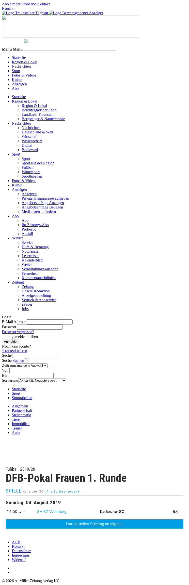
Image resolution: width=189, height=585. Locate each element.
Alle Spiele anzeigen (62, 491)
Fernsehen (30, 273)
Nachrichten (21, 66)
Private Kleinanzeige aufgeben (45, 198)
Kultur (17, 80)
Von (5, 370)
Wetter (27, 264)
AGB (16, 542)
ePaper (15, 4)
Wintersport (31, 172)
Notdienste (30, 251)
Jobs (25, 309)
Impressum (20, 555)
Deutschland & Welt (37, 132)
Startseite (19, 57)
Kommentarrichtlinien (39, 278)
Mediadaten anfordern (39, 211)
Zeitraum (9, 365)
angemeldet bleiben (23, 337)
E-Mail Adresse (14, 322)
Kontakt (43, 4)
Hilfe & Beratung (35, 247)
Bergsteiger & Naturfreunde (43, 119)
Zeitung (18, 282)
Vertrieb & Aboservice (39, 300)
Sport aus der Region (38, 163)
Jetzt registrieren (14, 351)
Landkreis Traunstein (38, 114)
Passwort (9, 327)
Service (17, 238)
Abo (5, 4)
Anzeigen (19, 84)
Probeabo (28, 4)
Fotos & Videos (24, 75)
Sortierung (10, 380)
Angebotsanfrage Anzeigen (43, 203)
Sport (16, 71)
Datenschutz (21, 551)
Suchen (19, 360)
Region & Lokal (24, 62)
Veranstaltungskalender (40, 269)
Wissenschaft (32, 141)
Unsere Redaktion (36, 291)
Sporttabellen (32, 176)
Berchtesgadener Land (39, 110)
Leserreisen (30, 256)
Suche (7, 355)
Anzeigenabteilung (36, 295)
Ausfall (27, 234)
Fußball (27, 167)
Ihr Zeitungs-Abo (35, 225)
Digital (27, 145)
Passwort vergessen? (18, 332)
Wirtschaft (29, 136)
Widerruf (19, 560)
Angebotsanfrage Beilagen (42, 207)
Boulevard (30, 150)
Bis (4, 375)
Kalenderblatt (32, 260)
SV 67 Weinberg (51, 511)
